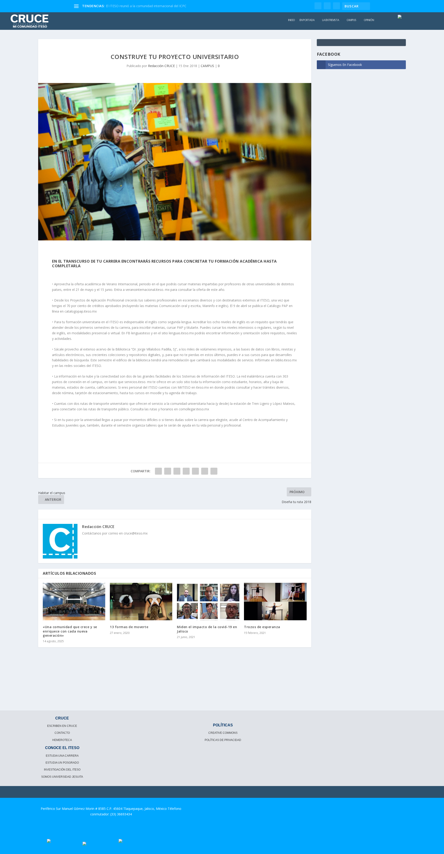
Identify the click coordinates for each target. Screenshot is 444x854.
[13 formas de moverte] (141, 601)
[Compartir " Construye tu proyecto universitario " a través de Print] (214, 471)
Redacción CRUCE (161, 66)
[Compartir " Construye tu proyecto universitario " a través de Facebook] (158, 471)
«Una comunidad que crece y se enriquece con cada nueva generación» (70, 631)
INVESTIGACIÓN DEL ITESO (62, 769)
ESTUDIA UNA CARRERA (62, 755)
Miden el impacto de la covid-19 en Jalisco (207, 629)
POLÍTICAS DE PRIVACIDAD (223, 740)
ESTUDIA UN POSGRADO (62, 762)
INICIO (291, 20)
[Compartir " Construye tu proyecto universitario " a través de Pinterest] (186, 471)
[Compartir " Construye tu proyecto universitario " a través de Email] (204, 471)
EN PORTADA (306, 20)
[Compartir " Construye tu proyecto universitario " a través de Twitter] (167, 471)
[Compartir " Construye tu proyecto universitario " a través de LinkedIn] (195, 471)
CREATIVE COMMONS (222, 732)
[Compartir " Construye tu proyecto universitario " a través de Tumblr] (177, 471)
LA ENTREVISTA (330, 20)
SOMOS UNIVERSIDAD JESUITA (62, 776)
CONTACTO (62, 732)
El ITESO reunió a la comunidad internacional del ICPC (146, 6)
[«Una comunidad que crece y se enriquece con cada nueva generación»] (74, 601)
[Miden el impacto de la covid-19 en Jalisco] (208, 601)
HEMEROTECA (62, 740)
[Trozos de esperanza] (275, 601)
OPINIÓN (369, 20)
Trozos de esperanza (262, 627)
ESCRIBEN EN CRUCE (62, 726)
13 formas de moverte (129, 627)
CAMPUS (351, 20)
